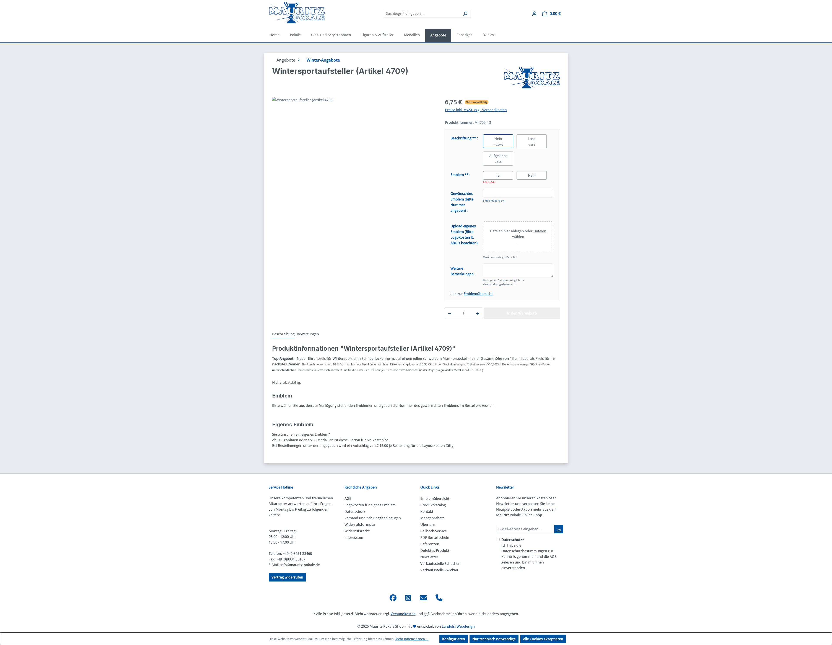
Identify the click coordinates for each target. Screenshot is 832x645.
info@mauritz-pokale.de (300, 564)
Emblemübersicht (493, 200)
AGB (347, 498)
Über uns (428, 524)
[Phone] (439, 597)
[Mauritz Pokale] (532, 77)
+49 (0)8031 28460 (297, 553)
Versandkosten (403, 613)
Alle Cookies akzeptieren (543, 639)
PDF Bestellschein (434, 537)
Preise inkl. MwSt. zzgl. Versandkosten (476, 110)
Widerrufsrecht (357, 531)
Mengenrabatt (432, 518)
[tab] (283, 334)
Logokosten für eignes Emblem (370, 505)
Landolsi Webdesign (458, 626)
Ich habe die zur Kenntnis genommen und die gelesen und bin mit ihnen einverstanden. (529, 553)
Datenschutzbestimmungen (524, 551)
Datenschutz (354, 511)
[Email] (423, 597)
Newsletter (429, 557)
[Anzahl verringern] (449, 313)
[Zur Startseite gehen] (297, 12)
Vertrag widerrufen (287, 577)
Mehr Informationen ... (411, 639)
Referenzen (429, 544)
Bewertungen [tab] (308, 334)
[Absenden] (559, 529)
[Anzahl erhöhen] (477, 313)
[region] (354, 143)
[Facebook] (393, 597)
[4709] (354, 143)
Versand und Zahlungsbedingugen (372, 518)
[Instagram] (408, 597)
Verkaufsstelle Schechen (440, 563)
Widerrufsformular (360, 524)
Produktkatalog (433, 505)
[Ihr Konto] (534, 13)
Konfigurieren (453, 639)
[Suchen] (465, 13)
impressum (353, 537)
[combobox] (422, 13)
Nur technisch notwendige (494, 639)
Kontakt (426, 511)
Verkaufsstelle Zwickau (439, 570)
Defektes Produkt (434, 550)
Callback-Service (433, 531)
